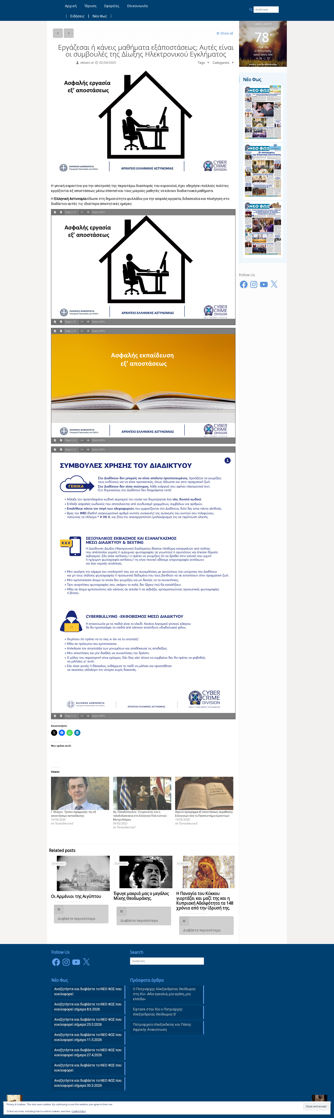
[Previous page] (55, 212)
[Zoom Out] (82, 212)
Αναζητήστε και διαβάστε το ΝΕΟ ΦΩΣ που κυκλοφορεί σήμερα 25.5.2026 (88, 1021)
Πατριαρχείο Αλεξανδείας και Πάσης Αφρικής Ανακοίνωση (162, 1026)
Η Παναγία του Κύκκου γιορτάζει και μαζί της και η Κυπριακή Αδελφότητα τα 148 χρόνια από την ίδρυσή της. (204, 901)
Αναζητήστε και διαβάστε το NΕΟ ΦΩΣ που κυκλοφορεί (88, 991)
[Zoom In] (88, 212)
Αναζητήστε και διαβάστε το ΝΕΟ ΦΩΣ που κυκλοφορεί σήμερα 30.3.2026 (88, 1082)
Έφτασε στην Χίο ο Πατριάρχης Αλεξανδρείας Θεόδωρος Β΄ (158, 1011)
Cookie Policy (79, 1111)
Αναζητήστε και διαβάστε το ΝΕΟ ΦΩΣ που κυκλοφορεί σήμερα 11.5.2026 (88, 1037)
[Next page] (61, 212)
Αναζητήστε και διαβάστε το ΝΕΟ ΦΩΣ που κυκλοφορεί (88, 1067)
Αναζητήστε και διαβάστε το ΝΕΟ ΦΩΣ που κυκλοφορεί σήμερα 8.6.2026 (88, 1006)
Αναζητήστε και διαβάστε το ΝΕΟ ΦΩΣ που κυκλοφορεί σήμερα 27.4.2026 (88, 1052)
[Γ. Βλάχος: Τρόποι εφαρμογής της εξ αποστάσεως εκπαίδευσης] (80, 793)
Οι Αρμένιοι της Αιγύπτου (76, 896)
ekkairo (85, 63)
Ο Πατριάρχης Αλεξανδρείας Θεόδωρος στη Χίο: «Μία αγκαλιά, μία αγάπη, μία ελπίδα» (164, 994)
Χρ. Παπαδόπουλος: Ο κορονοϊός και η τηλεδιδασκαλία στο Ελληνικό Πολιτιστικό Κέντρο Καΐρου (140, 815)
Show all (226, 33)
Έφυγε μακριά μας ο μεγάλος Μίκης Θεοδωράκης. (141, 896)
